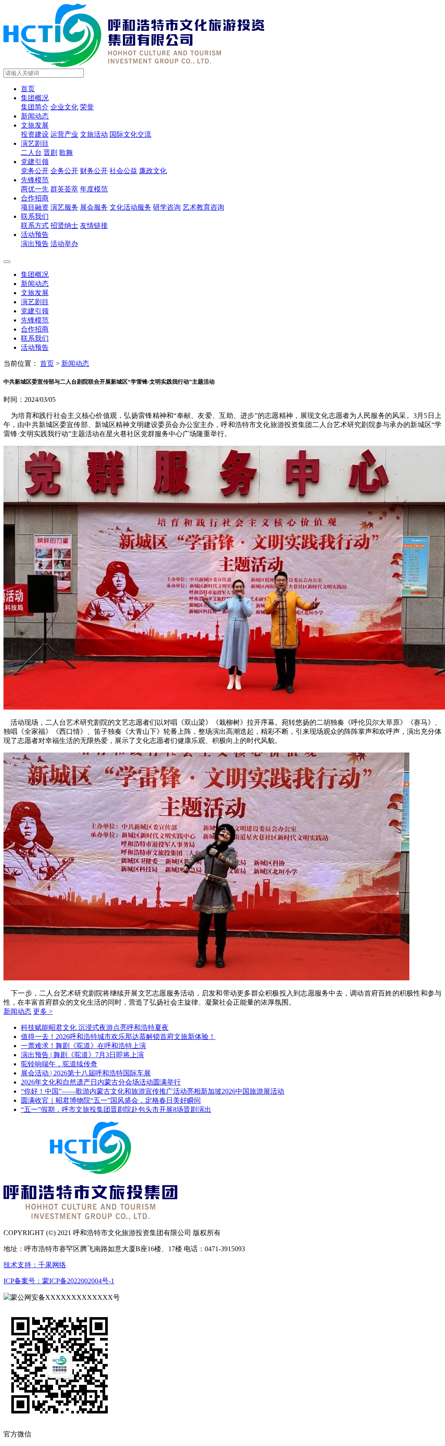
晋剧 (50, 152)
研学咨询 (167, 207)
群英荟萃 (64, 189)
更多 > (43, 1011)
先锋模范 (35, 180)
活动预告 (35, 234)
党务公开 (35, 170)
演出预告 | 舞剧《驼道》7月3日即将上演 (82, 1054)
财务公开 (94, 170)
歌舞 (66, 152)
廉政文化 (153, 170)
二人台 (31, 152)
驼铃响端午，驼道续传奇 (59, 1064)
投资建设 (35, 134)
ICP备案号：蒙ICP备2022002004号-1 (58, 1281)
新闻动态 (35, 116)
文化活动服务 (130, 207)
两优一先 (35, 189)
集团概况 (35, 98)
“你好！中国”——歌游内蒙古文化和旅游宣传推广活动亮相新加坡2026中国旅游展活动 (152, 1091)
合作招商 (35, 198)
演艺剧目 (35, 143)
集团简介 (35, 107)
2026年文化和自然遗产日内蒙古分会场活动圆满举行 (101, 1082)
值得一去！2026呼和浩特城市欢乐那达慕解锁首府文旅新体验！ (118, 1036)
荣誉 (87, 107)
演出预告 (35, 243)
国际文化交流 (130, 134)
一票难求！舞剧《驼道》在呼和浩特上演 (83, 1045)
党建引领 (35, 161)
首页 (28, 88)
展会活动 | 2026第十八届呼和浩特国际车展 (86, 1073)
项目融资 (35, 207)
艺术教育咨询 (203, 207)
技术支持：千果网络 (34, 1265)
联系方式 (35, 225)
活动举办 (64, 243)
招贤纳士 (64, 225)
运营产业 (64, 134)
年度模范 (94, 189)
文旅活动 (94, 134)
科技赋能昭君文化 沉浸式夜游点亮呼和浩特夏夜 (95, 1027)
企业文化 (64, 107)
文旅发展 (35, 125)
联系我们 (35, 216)
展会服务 (94, 207)
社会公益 (123, 170)
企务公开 (64, 170)
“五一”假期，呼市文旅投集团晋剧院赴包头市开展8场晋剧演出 (116, 1109)
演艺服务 (64, 207)
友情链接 (94, 225)
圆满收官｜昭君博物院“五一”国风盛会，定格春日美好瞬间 (111, 1100)
